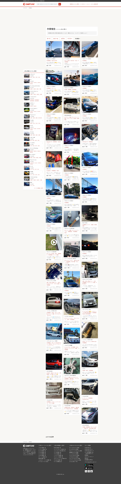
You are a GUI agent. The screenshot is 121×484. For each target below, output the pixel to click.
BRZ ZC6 (49, 168)
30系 (36, 117)
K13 (38, 169)
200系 (41, 94)
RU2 (36, 123)
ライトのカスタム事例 (73, 453)
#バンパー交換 (51, 313)
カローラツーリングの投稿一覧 (60, 458)
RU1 (34, 123)
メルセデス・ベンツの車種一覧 (45, 460)
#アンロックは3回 (50, 253)
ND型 (37, 157)
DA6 (33, 145)
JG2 (33, 174)
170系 (34, 94)
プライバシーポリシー (89, 456)
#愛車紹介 (70, 231)
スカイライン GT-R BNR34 (70, 375)
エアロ (63, 38)
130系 (31, 94)
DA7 (36, 145)
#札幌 (83, 370)
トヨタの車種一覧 (42, 447)
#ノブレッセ (85, 398)
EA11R (31, 106)
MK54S (31, 152)
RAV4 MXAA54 (68, 115)
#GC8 (53, 312)
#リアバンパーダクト (69, 318)
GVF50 (31, 82)
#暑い (76, 348)
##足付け (73, 407)
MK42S (35, 151)
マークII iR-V (67, 58)
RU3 (39, 123)
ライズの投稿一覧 (57, 452)
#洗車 (92, 224)
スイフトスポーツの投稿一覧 (60, 449)
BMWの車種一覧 (42, 458)
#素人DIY (86, 428)
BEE (36, 140)
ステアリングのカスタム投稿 (75, 460)
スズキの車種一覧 (42, 455)
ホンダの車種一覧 (42, 450)
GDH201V (37, 99)
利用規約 (86, 455)
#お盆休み (49, 170)
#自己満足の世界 (92, 428)
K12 (35, 169)
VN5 (36, 77)
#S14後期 (73, 347)
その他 (77, 38)
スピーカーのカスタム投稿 (74, 458)
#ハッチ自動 (55, 254)
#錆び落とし (72, 378)
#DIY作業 (73, 261)
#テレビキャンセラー (69, 260)
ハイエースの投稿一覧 (58, 455)
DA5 (31, 145)
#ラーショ (54, 88)
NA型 (40, 157)
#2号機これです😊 (54, 374)
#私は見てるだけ (69, 408)
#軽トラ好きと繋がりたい (87, 281)
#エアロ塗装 (51, 403)
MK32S (31, 151)
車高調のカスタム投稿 (73, 452)
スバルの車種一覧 (42, 453)
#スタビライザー (50, 283)
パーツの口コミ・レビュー (84, 4)
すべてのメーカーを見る (43, 461)
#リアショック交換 (91, 282)
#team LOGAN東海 (86, 313)
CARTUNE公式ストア (89, 450)
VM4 (31, 77)
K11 (33, 169)
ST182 (31, 128)
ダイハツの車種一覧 (43, 456)
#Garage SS (49, 141)
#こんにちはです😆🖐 (87, 311)
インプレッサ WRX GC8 (52, 310)
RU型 (31, 123)
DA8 (39, 145)
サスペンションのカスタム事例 (75, 450)
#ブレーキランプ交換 (71, 118)
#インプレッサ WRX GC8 (91, 341)
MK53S (39, 151)
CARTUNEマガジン (89, 449)
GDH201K (32, 99)
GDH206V (37, 100)
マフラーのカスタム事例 (74, 455)
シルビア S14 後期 (68, 345)
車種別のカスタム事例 (74, 4)
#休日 (87, 370)
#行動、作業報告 (68, 89)
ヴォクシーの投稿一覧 (58, 456)
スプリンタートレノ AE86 (52, 341)
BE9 (33, 140)
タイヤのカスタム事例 (73, 449)
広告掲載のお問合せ (89, 459)
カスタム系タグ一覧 (73, 461)
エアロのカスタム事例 (73, 456)
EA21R (35, 106)
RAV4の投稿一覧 (57, 447)
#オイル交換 (67, 60)
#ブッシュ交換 (68, 377)
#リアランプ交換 (68, 117)
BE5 (31, 140)
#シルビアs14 (67, 347)
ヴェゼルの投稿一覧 (58, 460)
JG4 (39, 174)
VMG (34, 77)
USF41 (31, 83)
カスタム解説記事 (94, 4)
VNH (39, 77)
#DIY (66, 232)
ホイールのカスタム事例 (74, 447)
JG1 (31, 174)
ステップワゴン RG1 (86, 309)
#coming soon (85, 399)
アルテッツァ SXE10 (51, 58)
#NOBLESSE (67, 407)
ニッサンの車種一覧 (43, 449)
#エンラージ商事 (68, 230)
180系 (38, 94)
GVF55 (35, 82)
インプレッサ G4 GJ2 (69, 316)
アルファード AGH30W (69, 228)
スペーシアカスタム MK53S (70, 258)
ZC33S (31, 112)
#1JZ (76, 60)
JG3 (36, 174)
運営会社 (86, 458)
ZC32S (38, 111)
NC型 (34, 157)
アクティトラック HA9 (87, 279)
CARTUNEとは (88, 447)
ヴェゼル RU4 (85, 396)
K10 (31, 169)
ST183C (38, 128)
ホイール (55, 38)
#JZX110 (72, 60)
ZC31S (35, 111)
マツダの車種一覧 (42, 452)
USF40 (39, 82)
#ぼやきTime (54, 60)
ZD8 (33, 185)
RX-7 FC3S (84, 222)
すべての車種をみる (58, 461)
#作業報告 (49, 60)
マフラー (70, 38)
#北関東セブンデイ (86, 224)
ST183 (35, 128)
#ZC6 (58, 170)
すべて (48, 38)
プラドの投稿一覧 (57, 453)
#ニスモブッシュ (74, 377)
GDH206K (32, 100)
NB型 (31, 157)
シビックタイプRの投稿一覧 (59, 450)
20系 (34, 117)
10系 (31, 117)
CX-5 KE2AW (49, 371)
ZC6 (31, 185)
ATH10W (40, 117)
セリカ (83, 368)
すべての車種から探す (38, 188)
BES (38, 140)
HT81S (31, 111)
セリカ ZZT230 (85, 425)
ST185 (31, 129)
